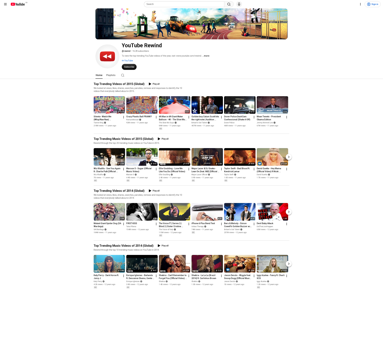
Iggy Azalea (261, 281)
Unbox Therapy (198, 226)
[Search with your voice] (239, 4)
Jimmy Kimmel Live (265, 123)
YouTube (128, 60)
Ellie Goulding (164, 175)
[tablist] (191, 75)
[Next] (289, 157)
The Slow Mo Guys (166, 123)
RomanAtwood (132, 120)
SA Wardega (99, 229)
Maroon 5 (130, 175)
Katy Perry (98, 281)
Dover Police (229, 123)
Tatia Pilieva (131, 226)
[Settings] (360, 4)
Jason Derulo (229, 281)
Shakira (162, 281)
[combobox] (185, 4)
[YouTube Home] (17, 4)
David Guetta (262, 175)
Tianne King (98, 123)
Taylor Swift (229, 175)
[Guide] (5, 4)
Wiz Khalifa (98, 175)
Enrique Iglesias (133, 281)
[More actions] (124, 117)
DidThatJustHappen (265, 226)
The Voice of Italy (166, 229)
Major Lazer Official (199, 175)
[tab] (99, 75)
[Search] (229, 4)
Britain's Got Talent (199, 123)
